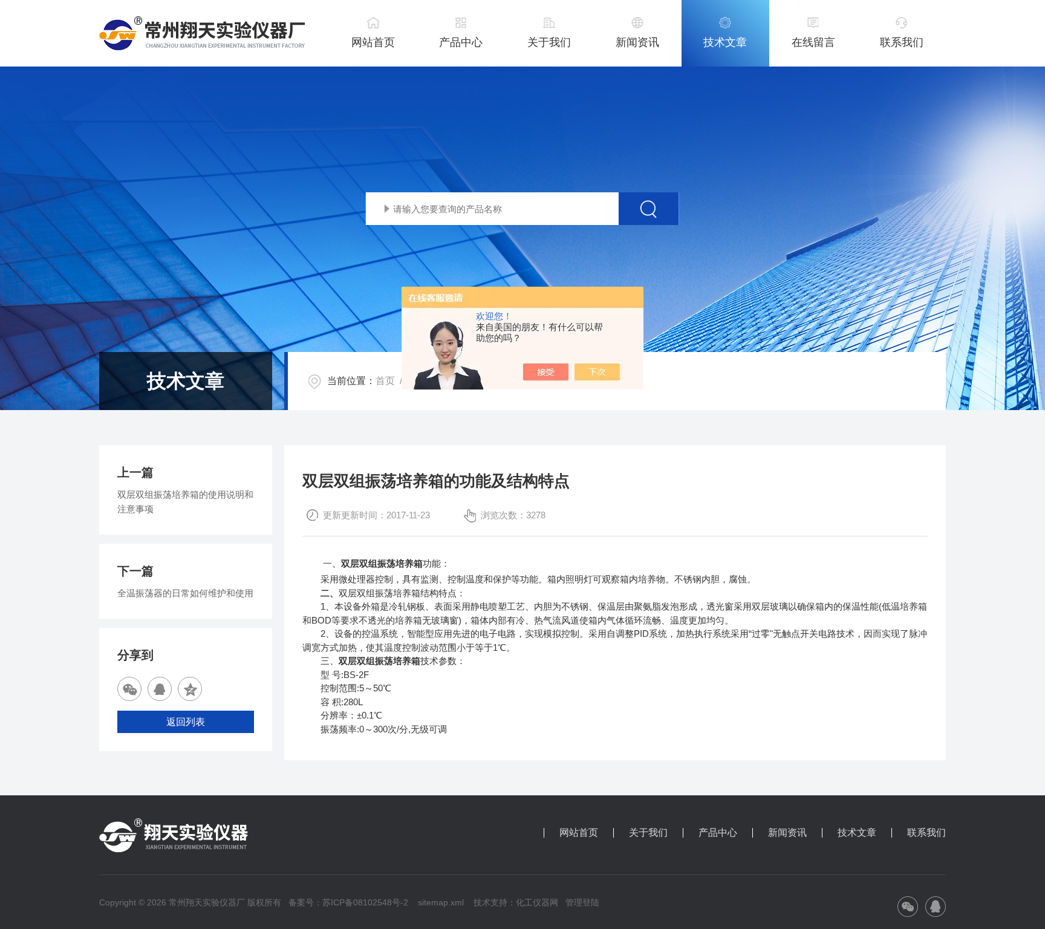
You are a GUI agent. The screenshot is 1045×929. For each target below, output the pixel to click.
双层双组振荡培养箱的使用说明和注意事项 (185, 501)
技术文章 (725, 42)
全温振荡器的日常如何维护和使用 (185, 593)
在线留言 (813, 42)
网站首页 (373, 42)
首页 (385, 381)
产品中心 (461, 42)
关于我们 (549, 42)
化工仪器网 (537, 902)
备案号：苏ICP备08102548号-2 (348, 902)
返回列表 (185, 722)
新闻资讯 (637, 42)
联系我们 (901, 42)
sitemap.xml (441, 902)
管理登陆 (582, 902)
